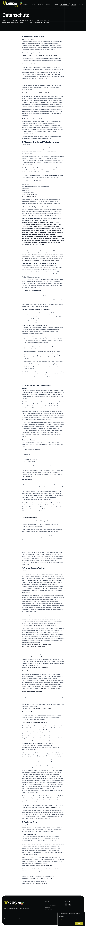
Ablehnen (78, 919)
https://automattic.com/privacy (36, 656)
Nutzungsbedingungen (19, 918)
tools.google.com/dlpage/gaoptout (50, 688)
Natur (33, 4)
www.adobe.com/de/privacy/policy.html (36, 883)
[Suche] (79, 4)
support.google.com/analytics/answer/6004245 (39, 708)
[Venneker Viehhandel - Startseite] (12, 4)
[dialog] (71, 919)
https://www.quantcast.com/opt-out (41, 625)
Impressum (29, 918)
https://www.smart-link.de (29, 196)
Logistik (40, 4)
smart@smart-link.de (31, 194)
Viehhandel (25, 4)
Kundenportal (64, 4)
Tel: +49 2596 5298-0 (49, 909)
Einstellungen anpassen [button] (64, 919)
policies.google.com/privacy (53, 807)
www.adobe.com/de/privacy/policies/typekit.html (38, 878)
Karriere (56, 4)
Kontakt (74, 4)
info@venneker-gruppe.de (50, 911)
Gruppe (48, 4)
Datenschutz (7, 918)
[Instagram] (66, 904)
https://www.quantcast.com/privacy (38, 667)
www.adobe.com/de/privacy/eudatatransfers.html (38, 865)
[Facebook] (69, 904)
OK (79, 923)
